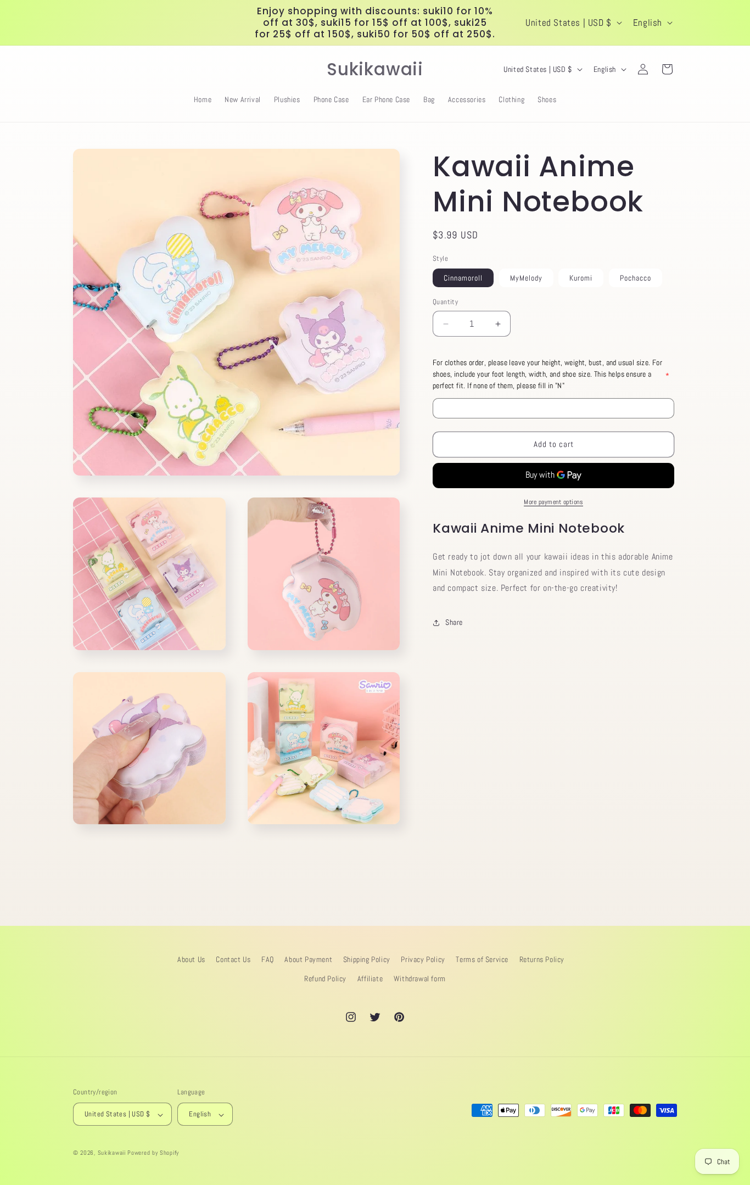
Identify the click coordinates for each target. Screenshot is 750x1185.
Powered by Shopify (153, 1153)
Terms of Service (482, 959)
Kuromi (580, 278)
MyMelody (526, 278)
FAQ (267, 959)
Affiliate (370, 978)
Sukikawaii (112, 1153)
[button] (85, 69)
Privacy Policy (423, 959)
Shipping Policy (366, 959)
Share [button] (454, 622)
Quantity (445, 302)
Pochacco (635, 278)
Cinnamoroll (463, 278)
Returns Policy (541, 959)
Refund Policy (325, 978)
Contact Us (233, 959)
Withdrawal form (420, 978)
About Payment (308, 959)
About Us (191, 959)
